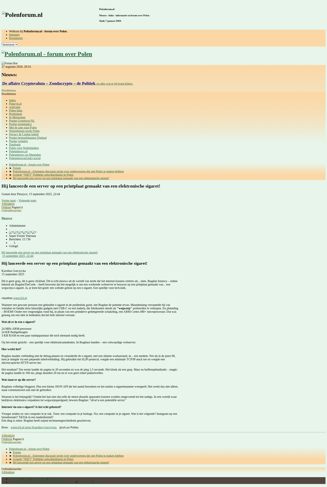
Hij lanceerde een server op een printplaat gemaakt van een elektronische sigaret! (50, 252)
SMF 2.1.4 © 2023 (20, 482)
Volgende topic (28, 200)
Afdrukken (8, 204)
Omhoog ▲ (56, 478)
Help (27, 478)
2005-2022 (85, 482)
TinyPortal (15, 478)
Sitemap (98, 482)
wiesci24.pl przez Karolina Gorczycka (34, 427)
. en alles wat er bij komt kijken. (67, 83)
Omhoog (7, 439)
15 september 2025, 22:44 (17, 255)
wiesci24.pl (20, 298)
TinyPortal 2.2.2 (65, 482)
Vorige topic (9, 200)
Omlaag (6, 207)
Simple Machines (43, 482)
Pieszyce (7, 218)
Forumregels (39, 478)
